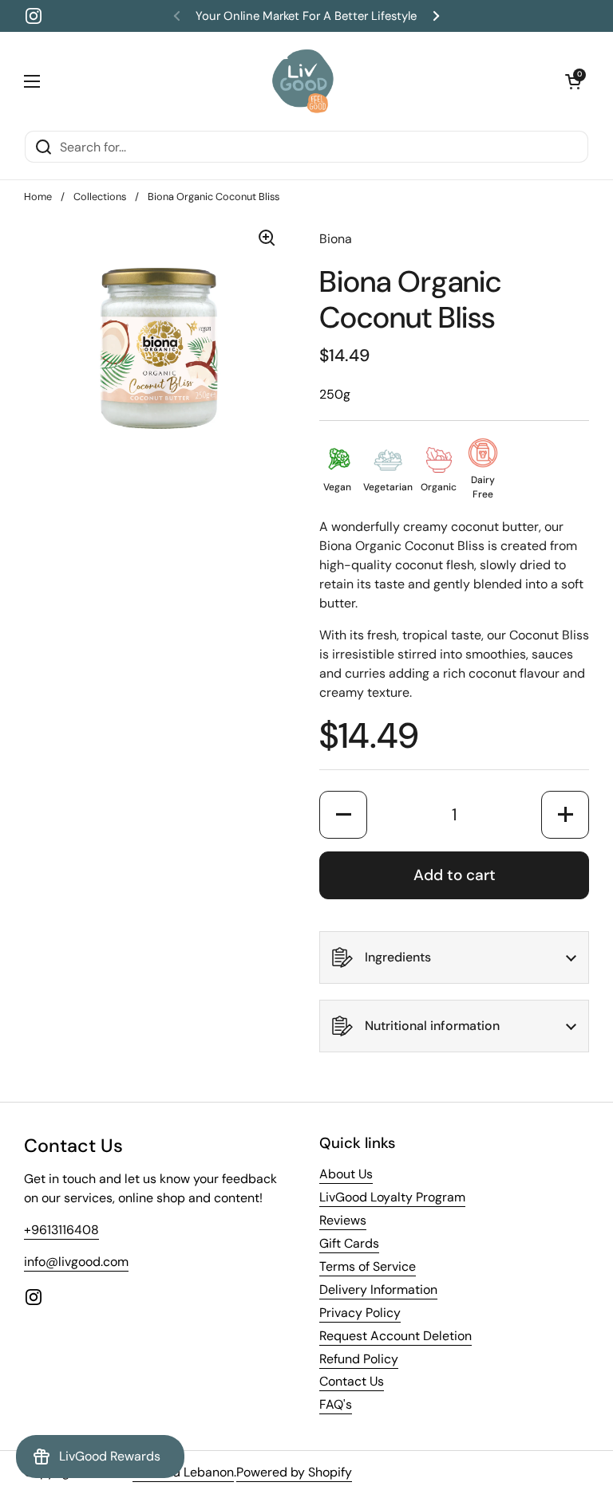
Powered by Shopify (294, 1472)
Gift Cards (349, 1243)
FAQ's (335, 1404)
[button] (573, 81)
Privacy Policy (360, 1312)
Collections (99, 196)
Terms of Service (367, 1266)
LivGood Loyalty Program (392, 1197)
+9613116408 (61, 1229)
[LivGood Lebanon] (303, 81)
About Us (346, 1174)
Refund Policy (358, 1358)
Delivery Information (378, 1289)
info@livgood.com (76, 1261)
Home (38, 196)
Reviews (342, 1220)
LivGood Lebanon (183, 1472)
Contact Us (351, 1381)
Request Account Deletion (395, 1335)
